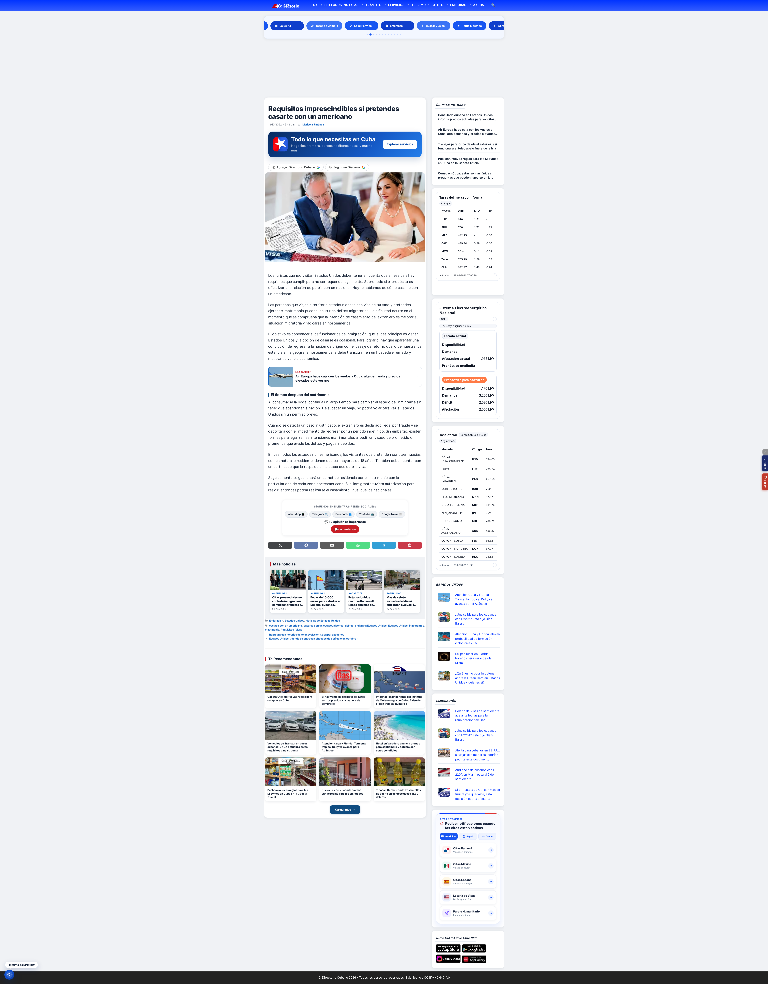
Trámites (373, 5)
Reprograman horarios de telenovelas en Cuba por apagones (306, 634)
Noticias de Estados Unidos (323, 620)
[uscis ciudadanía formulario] (445, 772)
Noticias (351, 5)
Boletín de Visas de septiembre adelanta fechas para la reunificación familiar (477, 715)
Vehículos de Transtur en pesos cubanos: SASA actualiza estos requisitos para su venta (287, 747)
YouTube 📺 (366, 514)
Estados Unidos (294, 620)
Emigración (276, 620)
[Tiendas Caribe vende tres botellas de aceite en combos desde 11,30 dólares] (399, 771)
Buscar (493, 5)
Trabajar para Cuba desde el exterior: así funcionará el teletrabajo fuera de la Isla (467, 146)
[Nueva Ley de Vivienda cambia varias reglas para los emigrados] (345, 771)
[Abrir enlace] (445, 597)
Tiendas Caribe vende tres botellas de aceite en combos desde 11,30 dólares (398, 793)
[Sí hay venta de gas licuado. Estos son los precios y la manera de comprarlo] (345, 678)
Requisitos (287, 629)
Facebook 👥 (343, 514)
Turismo (418, 5)
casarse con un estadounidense (323, 625)
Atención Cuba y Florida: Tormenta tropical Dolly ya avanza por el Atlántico (344, 747)
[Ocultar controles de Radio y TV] (765, 452)
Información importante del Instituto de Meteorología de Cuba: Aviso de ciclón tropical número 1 (399, 700)
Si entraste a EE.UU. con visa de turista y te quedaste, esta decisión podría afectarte (477, 794)
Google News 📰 (392, 514)
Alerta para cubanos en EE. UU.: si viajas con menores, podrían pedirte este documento (477, 754)
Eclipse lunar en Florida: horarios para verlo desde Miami (473, 658)
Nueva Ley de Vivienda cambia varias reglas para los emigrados (342, 791)
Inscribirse (450, 836)
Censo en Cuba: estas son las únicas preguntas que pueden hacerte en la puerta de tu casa (464, 175)
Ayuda (478, 5)
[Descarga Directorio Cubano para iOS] (448, 951)
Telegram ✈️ (320, 514)
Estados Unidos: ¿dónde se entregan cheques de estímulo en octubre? (313, 638)
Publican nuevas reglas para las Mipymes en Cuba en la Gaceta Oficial (287, 793)
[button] (765, 463)
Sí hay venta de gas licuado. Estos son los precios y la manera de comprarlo (343, 700)
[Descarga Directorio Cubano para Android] (474, 951)
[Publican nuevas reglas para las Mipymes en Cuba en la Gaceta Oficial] (290, 771)
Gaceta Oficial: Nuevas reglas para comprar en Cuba (289, 698)
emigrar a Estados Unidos (371, 625)
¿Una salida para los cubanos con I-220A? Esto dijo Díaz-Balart (475, 619)
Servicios (396, 5)
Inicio (317, 5)
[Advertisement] (384, 69)
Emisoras (458, 5)
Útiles (438, 5)
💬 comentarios (345, 529)
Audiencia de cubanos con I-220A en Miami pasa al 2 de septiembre (475, 774)
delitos (349, 625)
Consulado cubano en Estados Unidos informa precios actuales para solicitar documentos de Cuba (466, 117)
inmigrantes (416, 625)
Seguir (470, 836)
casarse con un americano (285, 625)
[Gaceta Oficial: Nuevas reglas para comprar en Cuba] (290, 678)
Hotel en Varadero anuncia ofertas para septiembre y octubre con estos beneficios (398, 747)
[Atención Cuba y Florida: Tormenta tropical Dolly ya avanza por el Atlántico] (345, 725)
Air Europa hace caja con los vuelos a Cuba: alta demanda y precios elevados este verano (466, 132)
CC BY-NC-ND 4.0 (437, 977)
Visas (298, 629)
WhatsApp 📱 (296, 514)
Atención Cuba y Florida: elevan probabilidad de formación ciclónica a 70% (477, 638)
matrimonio (272, 629)
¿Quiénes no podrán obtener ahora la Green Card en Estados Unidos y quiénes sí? (477, 678)
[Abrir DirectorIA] (9, 975)
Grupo (489, 836)
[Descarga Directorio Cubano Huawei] (474, 961)
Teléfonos (333, 5)
